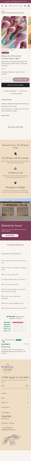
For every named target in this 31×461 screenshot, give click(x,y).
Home (3, 11)
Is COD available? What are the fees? (13, 279)
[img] (5, 344)
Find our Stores (6, 416)
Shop (3, 398)
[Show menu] (2, 6)
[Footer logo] (7, 368)
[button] (7, 322)
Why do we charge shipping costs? (12, 303)
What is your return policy (9, 274)
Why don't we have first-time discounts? (10, 297)
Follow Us (4, 402)
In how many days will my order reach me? (13, 261)
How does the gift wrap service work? (13, 308)
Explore (3, 393)
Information (5, 407)
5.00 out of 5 (20, 316)
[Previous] (2, 1)
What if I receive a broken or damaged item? (13, 268)
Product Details (6, 99)
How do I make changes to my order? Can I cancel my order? (13, 290)
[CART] (28, 6)
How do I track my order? (9, 284)
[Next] (29, 1)
